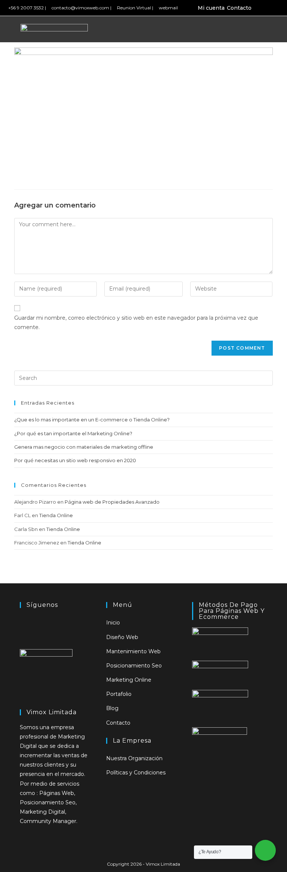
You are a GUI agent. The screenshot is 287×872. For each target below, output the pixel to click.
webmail (168, 7)
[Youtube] (279, 8)
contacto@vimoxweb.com (80, 7)
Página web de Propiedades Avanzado (112, 502)
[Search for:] (143, 378)
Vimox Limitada (163, 864)
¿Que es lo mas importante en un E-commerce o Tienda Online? (92, 420)
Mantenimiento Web (133, 651)
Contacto (239, 7)
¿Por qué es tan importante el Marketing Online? (73, 433)
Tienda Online (56, 515)
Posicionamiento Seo (134, 665)
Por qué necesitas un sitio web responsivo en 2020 (75, 460)
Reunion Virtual (134, 7)
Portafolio (119, 694)
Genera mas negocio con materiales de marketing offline (83, 447)
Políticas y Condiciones (136, 772)
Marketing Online (128, 679)
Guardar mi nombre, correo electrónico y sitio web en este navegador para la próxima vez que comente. (136, 322)
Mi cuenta (211, 7)
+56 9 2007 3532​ (26, 7)
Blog (112, 708)
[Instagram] (270, 8)
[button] (264, 29)
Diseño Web (122, 637)
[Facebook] (262, 8)
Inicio (113, 622)
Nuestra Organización (134, 758)
